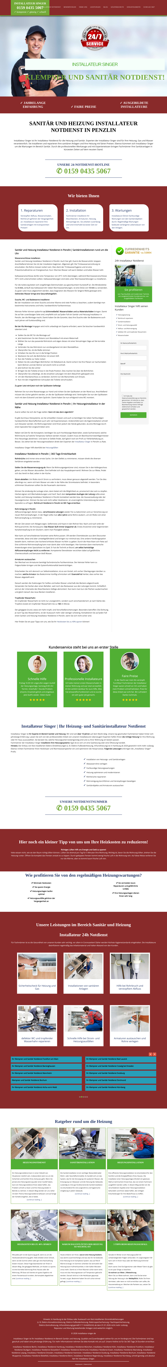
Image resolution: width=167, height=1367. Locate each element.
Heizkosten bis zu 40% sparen (69, 621)
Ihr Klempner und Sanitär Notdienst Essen (104, 1073)
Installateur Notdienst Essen (101, 1350)
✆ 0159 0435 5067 (83, 171)
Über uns (83, 7)
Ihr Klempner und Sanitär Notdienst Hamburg (31, 1059)
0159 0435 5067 (30, 7)
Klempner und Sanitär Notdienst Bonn (102, 1066)
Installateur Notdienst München (78, 1347)
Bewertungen (70, 7)
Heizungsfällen (52, 447)
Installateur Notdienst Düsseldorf (46, 1350)
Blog (105, 7)
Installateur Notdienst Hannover (68, 1352)
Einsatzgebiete (134, 7)
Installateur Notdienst (50, 7)
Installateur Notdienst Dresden (40, 1352)
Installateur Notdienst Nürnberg (117, 1355)
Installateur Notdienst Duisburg (95, 1352)
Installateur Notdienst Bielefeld (35, 1355)
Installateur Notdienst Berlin (25, 1347)
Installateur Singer (83, 441)
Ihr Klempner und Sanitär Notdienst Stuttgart (105, 1080)
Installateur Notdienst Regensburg (88, 1355)
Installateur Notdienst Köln (104, 1347)
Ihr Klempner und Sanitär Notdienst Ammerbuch (106, 1059)
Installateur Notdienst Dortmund (74, 1350)
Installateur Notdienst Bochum (123, 1352)
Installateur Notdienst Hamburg (51, 1347)
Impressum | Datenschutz (83, 1364)
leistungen (95, 7)
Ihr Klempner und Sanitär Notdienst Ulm (29, 1066)
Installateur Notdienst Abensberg (127, 1350)
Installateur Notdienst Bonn (61, 1355)
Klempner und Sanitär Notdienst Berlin (28, 1087)
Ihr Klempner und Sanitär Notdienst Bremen (105, 1087)
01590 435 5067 (149, 7)
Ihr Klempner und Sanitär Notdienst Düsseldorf (32, 1073)
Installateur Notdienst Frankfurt (130, 1347)
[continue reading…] (34, 1200)
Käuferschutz (117, 7)
